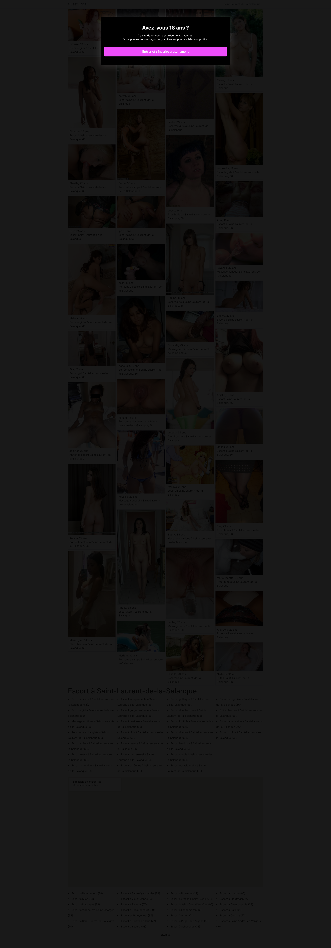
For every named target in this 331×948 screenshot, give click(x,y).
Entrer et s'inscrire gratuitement (165, 51)
